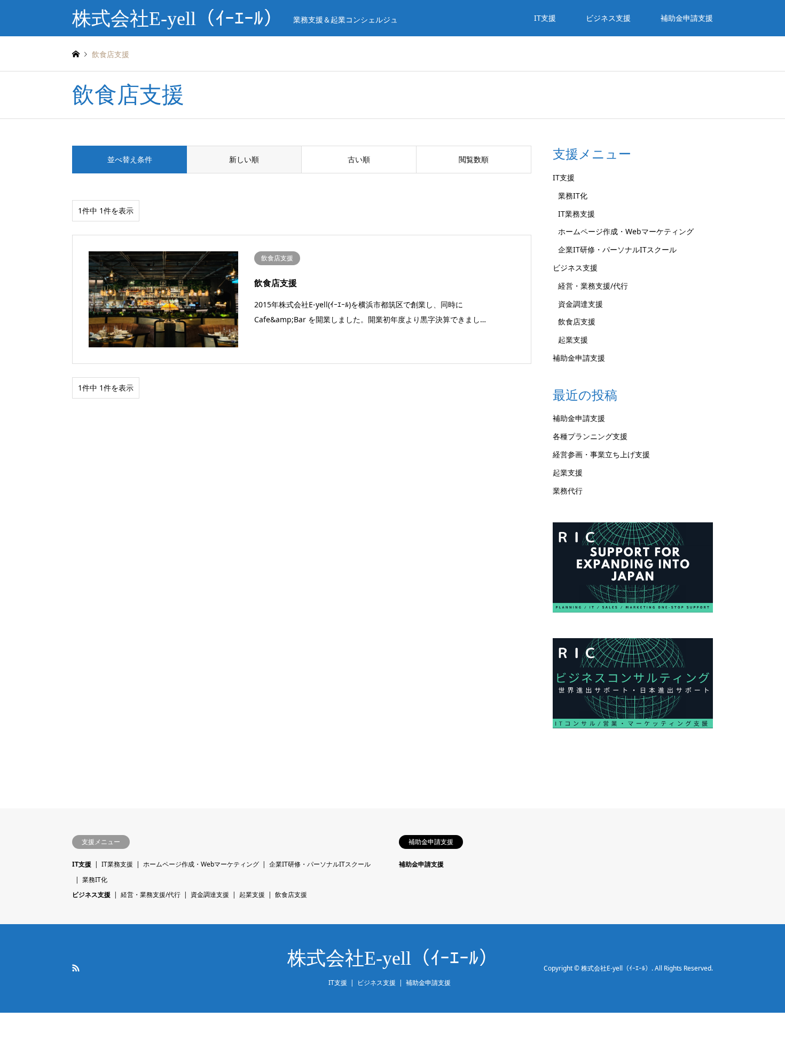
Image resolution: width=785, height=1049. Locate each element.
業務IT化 (572, 195)
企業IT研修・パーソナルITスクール (617, 249)
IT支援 (545, 18)
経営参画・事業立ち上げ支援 (601, 454)
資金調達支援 (580, 304)
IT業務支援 (576, 214)
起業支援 (573, 340)
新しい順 (244, 159)
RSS (76, 968)
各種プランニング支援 (590, 436)
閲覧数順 (474, 159)
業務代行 (568, 491)
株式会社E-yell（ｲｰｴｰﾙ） (392, 958)
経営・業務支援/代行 (593, 286)
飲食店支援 (576, 321)
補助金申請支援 (687, 18)
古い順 (359, 159)
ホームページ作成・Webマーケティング (626, 231)
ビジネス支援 (608, 18)
